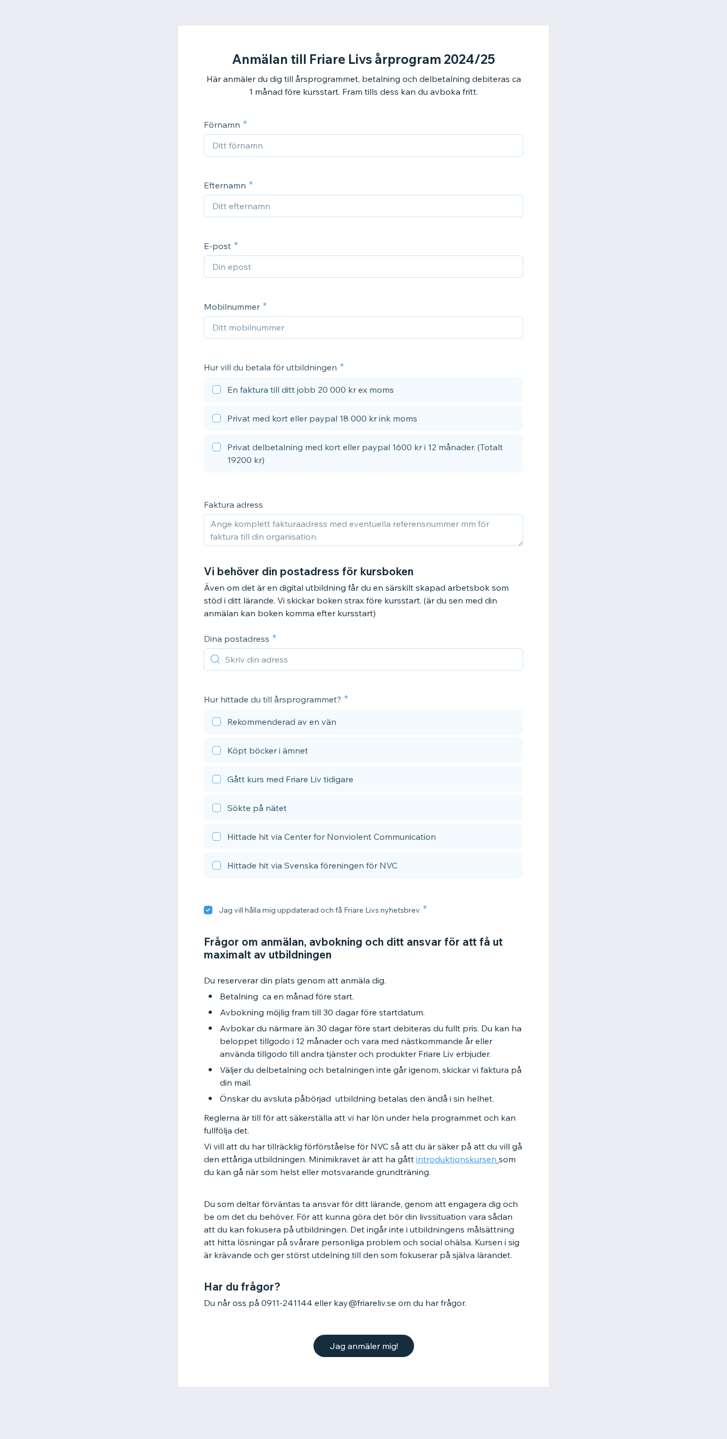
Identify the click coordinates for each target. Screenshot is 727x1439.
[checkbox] (363, 391)
